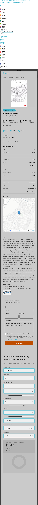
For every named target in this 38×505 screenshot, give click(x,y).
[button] (19, 213)
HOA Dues (6, 432)
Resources (2, 42)
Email (22, 313)
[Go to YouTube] (0, 6)
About (1, 39)
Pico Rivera (10, 77)
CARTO (33, 230)
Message (8, 320)
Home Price (6, 367)
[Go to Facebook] (0, 3)
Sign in (5, 29)
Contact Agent (19, 343)
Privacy (15, 339)
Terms (10, 339)
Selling (1, 37)
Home (4, 77)
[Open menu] (0, 68)
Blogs (1, 40)
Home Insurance (8, 424)
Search (1, 35)
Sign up (1, 29)
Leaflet (13, 230)
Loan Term (6, 374)
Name (8, 306)
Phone (8, 313)
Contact (2, 43)
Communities (3, 36)
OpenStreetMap (20, 230)
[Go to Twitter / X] (0, 5)
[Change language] (1, 8)
